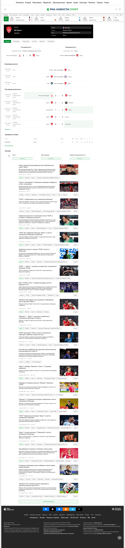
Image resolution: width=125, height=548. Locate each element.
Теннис (87, 515)
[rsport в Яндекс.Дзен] (52, 509)
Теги (92, 515)
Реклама (42, 517)
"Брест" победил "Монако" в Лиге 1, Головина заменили (35, 367)
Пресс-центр (65, 517)
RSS (89, 517)
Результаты (26, 41)
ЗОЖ (50, 515)
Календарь (16, 41)
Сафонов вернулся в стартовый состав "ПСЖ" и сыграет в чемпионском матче (36, 216)
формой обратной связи (90, 528)
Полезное (98, 515)
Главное (6, 15)
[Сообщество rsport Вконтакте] (59, 509)
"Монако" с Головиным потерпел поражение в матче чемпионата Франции (37, 400)
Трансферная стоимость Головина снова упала (35, 449)
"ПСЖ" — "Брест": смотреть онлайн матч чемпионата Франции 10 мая (38, 267)
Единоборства (71, 515)
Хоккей (55, 515)
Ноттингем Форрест (11, 55)
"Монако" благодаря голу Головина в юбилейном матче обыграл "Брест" (36, 300)
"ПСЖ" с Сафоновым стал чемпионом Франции (35, 199)
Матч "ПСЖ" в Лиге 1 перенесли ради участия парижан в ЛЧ (35, 283)
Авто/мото (62, 515)
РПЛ (20, 15)
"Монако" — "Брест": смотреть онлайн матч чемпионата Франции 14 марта (34, 317)
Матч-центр (6, 19)
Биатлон (44, 515)
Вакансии (6, 526)
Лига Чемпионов (14, 15)
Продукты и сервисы (53, 517)
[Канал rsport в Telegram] (72, 509)
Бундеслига (49, 15)
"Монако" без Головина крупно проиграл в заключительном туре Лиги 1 (34, 484)
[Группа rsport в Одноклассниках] (66, 509)
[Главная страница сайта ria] (56, 9)
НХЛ (63, 15)
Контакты (83, 517)
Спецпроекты (34, 517)
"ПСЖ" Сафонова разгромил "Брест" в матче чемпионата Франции (35, 416)
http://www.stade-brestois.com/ (71, 32)
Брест (37, 55)
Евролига (68, 15)
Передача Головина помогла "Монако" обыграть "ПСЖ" (36, 383)
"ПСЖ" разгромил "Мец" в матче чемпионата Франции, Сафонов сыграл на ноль (35, 333)
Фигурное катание (35, 515)
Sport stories (79, 515)
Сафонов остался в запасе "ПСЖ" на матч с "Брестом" (34, 250)
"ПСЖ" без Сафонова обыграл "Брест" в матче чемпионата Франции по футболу (35, 233)
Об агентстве (74, 517)
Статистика (51, 41)
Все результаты (9, 145)
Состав (34, 41)
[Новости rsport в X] (79, 509)
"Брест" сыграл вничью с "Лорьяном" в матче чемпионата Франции (35, 433)
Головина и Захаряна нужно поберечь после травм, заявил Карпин (37, 466)
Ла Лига (37, 15)
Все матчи (7, 129)
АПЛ (32, 15)
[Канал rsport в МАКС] (46, 509)
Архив (93, 517)
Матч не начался (70, 55)
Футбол (16, 27)
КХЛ (60, 15)
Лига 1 (55, 15)
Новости (42, 41)
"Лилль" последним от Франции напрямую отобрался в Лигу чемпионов (38, 183)
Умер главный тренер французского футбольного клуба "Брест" (36, 166)
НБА (73, 15)
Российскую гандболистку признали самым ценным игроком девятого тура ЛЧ (37, 350)
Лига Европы (26, 15)
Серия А (43, 15)
